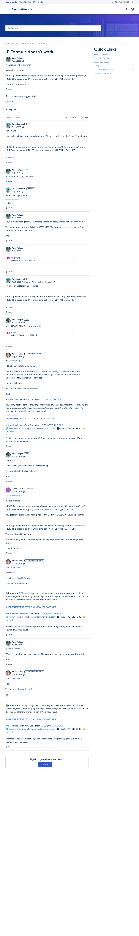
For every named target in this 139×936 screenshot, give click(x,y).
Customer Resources (103, 58)
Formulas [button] (10, 101)
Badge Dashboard (101, 62)
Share (8, 89)
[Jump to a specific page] (86, 117)
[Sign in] (132, 9)
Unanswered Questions (114, 69)
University (38, 2)
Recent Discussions (102, 54)
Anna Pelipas (17, 58)
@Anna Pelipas (15, 360)
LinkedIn (9, 431)
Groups (97, 66)
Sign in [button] (45, 764)
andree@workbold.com (43, 428)
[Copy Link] (23, 61)
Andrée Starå (17, 354)
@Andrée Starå (12, 648)
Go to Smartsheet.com (123, 1)
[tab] (10, 109)
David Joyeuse (18, 489)
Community (11, 2)
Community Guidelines (103, 73)
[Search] (127, 9)
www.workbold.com (18, 428)
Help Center (25, 2)
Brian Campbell (18, 124)
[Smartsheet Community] (22, 9)
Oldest (16, 117)
